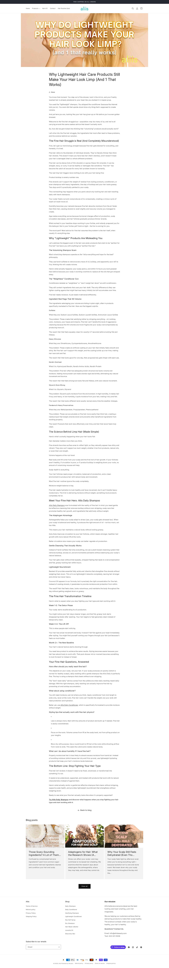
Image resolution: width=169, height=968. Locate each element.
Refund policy (30, 909)
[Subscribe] (59, 947)
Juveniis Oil (69, 930)
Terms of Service (32, 906)
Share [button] (53, 92)
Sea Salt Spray (70, 920)
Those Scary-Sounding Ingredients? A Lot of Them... (45, 853)
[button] (36, 8)
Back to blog (85, 810)
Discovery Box (70, 933)
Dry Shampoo (70, 923)
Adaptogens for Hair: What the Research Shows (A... (83, 853)
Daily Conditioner (71, 909)
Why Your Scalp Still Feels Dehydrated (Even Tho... (121, 853)
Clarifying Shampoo (72, 913)
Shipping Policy (31, 916)
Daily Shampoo (70, 906)
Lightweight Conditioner (73, 916)
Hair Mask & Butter (71, 927)
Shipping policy (111, 963)
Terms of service (100, 963)
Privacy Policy (31, 913)
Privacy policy (89, 963)
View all (84, 886)
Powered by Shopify (67, 963)
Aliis (60, 963)
